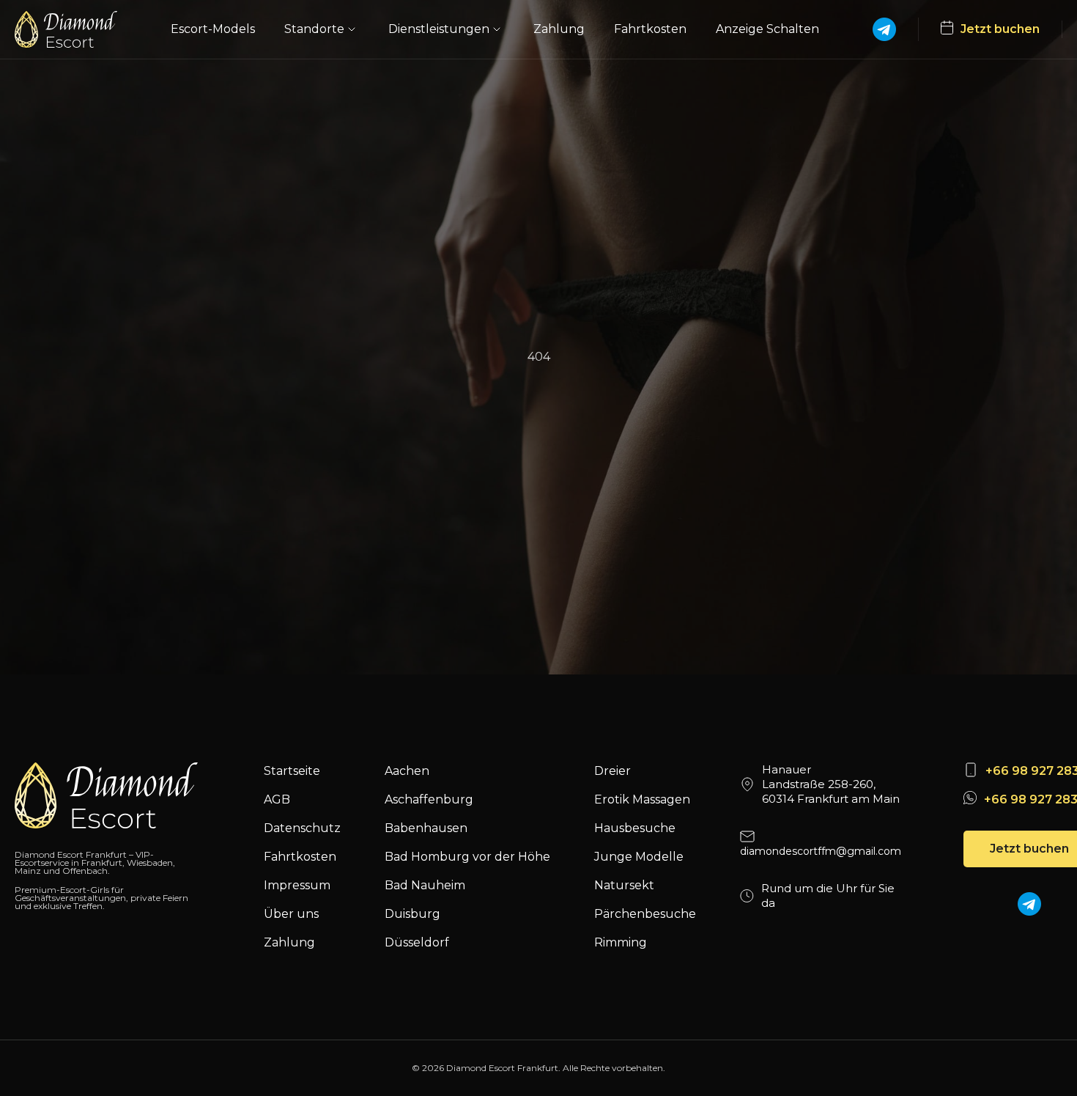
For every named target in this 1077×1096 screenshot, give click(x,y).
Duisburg (412, 914)
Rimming (620, 942)
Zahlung (559, 29)
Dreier (612, 771)
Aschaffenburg (429, 799)
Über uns (291, 914)
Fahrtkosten (650, 29)
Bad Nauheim (425, 885)
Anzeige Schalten (767, 29)
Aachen (407, 771)
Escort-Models (213, 29)
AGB (277, 799)
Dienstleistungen (438, 29)
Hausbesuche (635, 828)
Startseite (292, 771)
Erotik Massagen (642, 799)
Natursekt (624, 885)
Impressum (297, 885)
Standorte (314, 29)
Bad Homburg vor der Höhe (467, 857)
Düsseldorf (417, 942)
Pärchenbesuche (645, 914)
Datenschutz (302, 828)
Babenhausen (426, 828)
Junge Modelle (639, 857)
